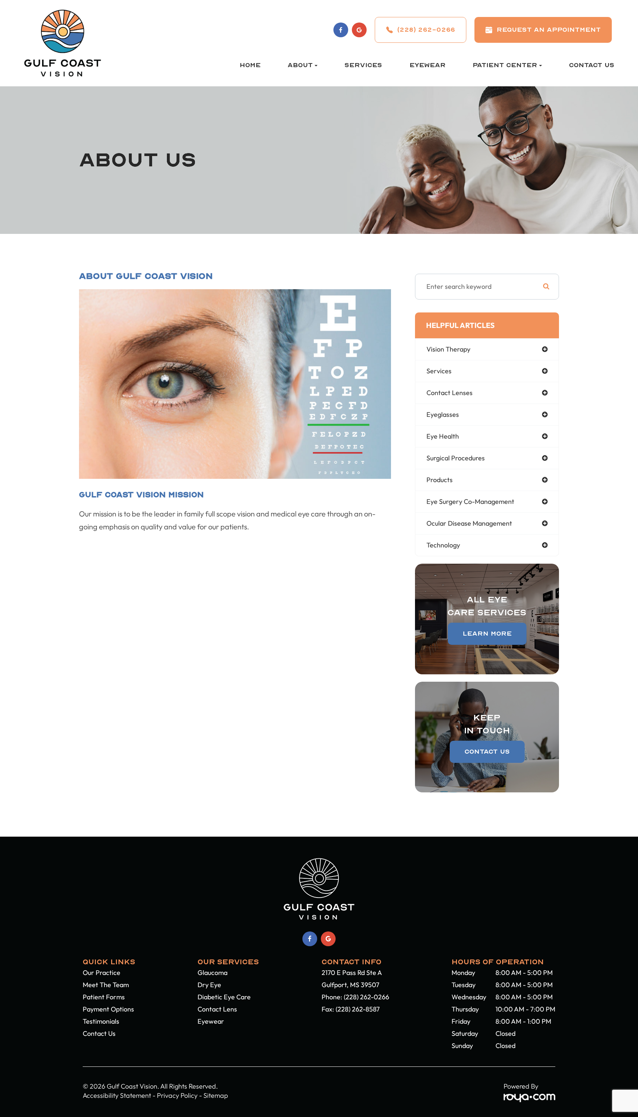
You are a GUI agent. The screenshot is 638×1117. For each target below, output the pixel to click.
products (439, 479)
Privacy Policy (177, 1095)
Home (250, 65)
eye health (442, 436)
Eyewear (427, 65)
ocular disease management (469, 523)
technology (443, 545)
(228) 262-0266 (366, 997)
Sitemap (215, 1095)
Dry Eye (209, 985)
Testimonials (101, 1021)
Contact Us (591, 65)
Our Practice (101, 972)
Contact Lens (217, 1009)
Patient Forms (104, 997)
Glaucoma (212, 972)
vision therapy (448, 349)
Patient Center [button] (505, 65)
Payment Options (108, 1009)
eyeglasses (442, 414)
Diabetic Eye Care (224, 997)
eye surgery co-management (470, 501)
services (439, 371)
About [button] (300, 65)
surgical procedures (455, 458)
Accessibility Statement (117, 1095)
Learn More (487, 633)
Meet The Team (106, 985)
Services (363, 65)
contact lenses (449, 392)
